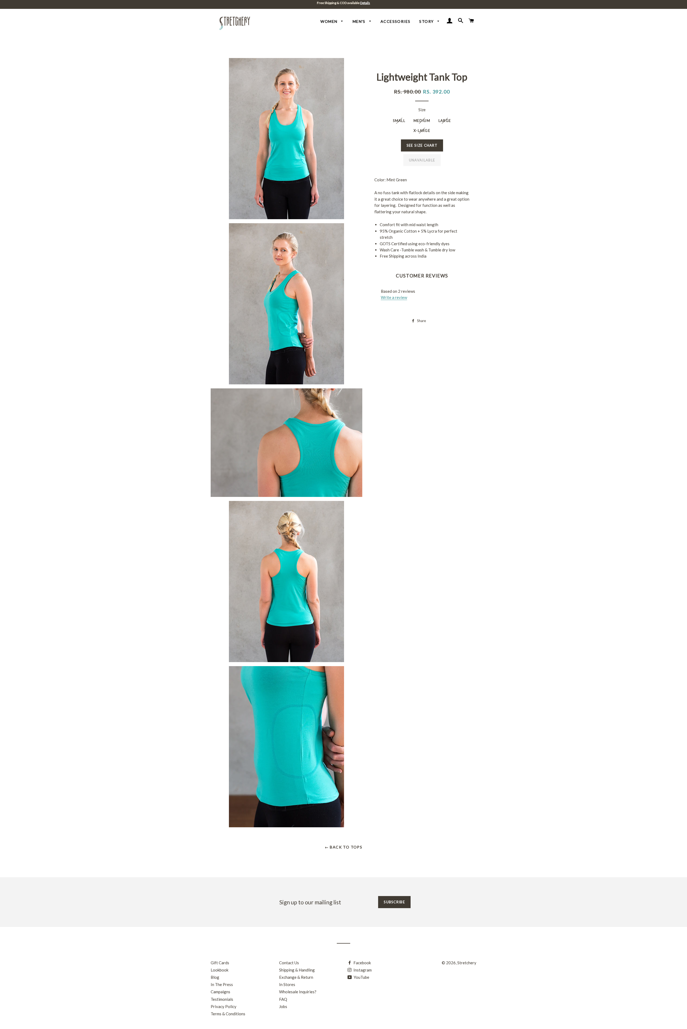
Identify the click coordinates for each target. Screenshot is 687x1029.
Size (422, 109)
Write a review (394, 297)
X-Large (422, 130)
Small (399, 120)
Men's (360, 21)
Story (427, 21)
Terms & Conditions (228, 1013)
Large (444, 120)
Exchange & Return (296, 977)
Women (329, 21)
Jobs (283, 1006)
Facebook (362, 962)
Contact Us (289, 962)
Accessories (395, 21)
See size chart (422, 145)
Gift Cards (220, 962)
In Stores (287, 984)
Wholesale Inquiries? (297, 991)
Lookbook (219, 969)
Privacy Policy (223, 1006)
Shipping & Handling (297, 969)
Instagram (362, 969)
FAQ (283, 999)
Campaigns (220, 991)
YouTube (361, 977)
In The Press (222, 984)
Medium (422, 120)
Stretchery (466, 962)
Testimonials (222, 999)
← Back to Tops (344, 847)
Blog (215, 977)
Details (365, 3)
